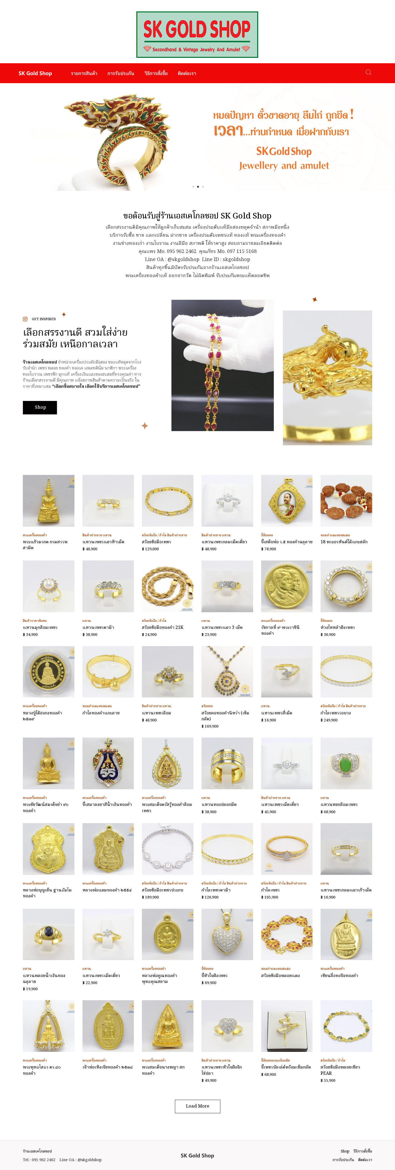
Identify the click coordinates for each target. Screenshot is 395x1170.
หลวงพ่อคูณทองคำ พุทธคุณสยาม (159, 978)
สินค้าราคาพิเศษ (35, 620)
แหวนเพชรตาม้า (98, 627)
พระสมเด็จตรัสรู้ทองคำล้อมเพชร (167, 807)
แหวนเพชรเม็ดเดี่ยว (280, 804)
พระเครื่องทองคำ (35, 535)
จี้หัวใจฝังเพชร (215, 975)
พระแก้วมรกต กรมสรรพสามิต (45, 545)
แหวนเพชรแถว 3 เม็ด (222, 627)
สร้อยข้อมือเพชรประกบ (162, 890)
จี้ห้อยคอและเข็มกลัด (275, 1060)
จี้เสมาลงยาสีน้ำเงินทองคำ (107, 804)
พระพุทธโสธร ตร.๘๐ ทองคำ (42, 1070)
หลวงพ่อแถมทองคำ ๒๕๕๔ (107, 890)
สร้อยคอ (207, 706)
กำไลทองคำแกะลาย (101, 713)
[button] (193, 187)
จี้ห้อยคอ (267, 535)
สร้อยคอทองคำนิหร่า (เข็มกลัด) (225, 716)
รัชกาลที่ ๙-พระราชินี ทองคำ (280, 630)
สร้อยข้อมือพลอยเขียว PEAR (340, 1070)
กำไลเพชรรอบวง (336, 713)
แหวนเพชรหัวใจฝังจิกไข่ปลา (222, 1070)
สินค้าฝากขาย (92, 535)
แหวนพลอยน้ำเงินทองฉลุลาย (44, 978)
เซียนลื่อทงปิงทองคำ (339, 975)
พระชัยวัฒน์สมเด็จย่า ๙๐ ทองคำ (46, 807)
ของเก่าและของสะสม (335, 535)
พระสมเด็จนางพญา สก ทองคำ (163, 1070)
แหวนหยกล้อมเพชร (339, 804)
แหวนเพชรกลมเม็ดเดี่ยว (224, 542)
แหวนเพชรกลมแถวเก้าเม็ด (346, 890)
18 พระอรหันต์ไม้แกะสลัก (344, 542)
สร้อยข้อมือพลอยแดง (280, 975)
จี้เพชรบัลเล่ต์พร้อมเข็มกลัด (286, 1067)
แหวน (107, 535)
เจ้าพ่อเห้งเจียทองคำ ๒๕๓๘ (107, 1067)
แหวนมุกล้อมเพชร (40, 627)
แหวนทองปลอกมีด (219, 804)
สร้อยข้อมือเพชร (156, 542)
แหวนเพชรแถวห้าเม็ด (103, 542)
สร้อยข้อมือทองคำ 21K (162, 627)
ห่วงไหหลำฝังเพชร (338, 627)
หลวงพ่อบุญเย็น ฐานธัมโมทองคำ (47, 893)
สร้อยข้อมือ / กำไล (154, 535)
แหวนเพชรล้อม (156, 713)
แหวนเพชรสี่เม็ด (276, 713)
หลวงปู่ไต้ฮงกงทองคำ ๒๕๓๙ (42, 716)
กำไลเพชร (270, 890)
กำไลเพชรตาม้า (216, 890)
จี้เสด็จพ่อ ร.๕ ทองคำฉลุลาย (287, 542)
